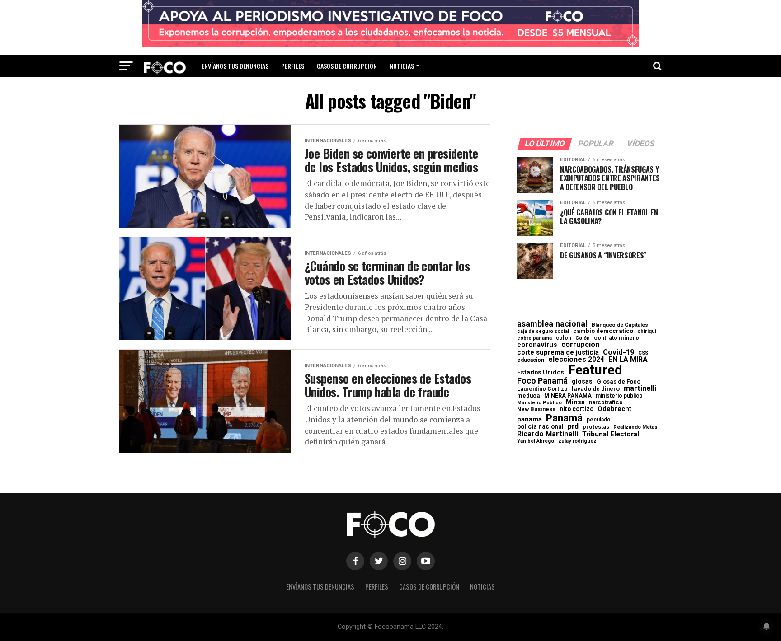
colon (563, 338)
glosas (582, 381)
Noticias (402, 65)
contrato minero (616, 338)
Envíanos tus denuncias (235, 65)
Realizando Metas (635, 427)
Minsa (575, 402)
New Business (536, 409)
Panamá (564, 418)
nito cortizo (576, 409)
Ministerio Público (539, 403)
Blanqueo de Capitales (620, 325)
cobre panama (534, 338)
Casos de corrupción (347, 65)
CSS (643, 353)
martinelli (640, 388)
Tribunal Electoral (610, 434)
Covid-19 (618, 352)
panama (529, 419)
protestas (596, 427)
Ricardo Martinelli (547, 434)
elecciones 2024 (576, 359)
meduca (528, 396)
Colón (582, 338)
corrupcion (580, 344)
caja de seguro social (543, 331)
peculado (599, 419)
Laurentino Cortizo (542, 389)
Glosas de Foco (618, 381)
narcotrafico (606, 402)
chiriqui (646, 331)
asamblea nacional (552, 324)
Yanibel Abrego (535, 441)
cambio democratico (603, 331)
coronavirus (537, 345)
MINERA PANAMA (568, 395)
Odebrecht (614, 409)
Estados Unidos (540, 373)
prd (573, 426)
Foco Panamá (542, 381)
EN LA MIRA (628, 359)
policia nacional (540, 427)
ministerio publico (619, 395)
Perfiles (292, 65)
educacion (530, 360)
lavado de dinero (596, 389)
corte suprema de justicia (558, 352)
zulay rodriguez (577, 441)
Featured (595, 370)
